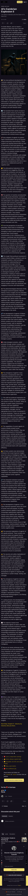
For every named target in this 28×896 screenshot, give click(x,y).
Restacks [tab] (11, 816)
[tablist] (7, 816)
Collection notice (22, 889)
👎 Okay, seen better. (10, 766)
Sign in (25, 2)
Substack (8, 894)
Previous (6, 806)
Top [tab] (3, 834)
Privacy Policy (16, 881)
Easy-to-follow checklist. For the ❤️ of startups (10, 842)
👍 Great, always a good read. (12, 759)
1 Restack (10, 796)
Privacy (13, 889)
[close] (24, 846)
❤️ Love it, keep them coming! (12, 756)
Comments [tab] (4, 816)
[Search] (25, 834)
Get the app (19, 891)
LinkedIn (8, 774)
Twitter (14, 774)
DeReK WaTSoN (5, 6)
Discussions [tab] (12, 834)
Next (23, 806)
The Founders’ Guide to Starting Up (8, 838)
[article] (14, 842)
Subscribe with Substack (15, 875)
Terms (17, 889)
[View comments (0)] (7, 23)
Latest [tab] (6, 834)
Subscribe (19, 2)
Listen (24, 19)
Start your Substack (11, 891)
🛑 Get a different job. (10, 768)
